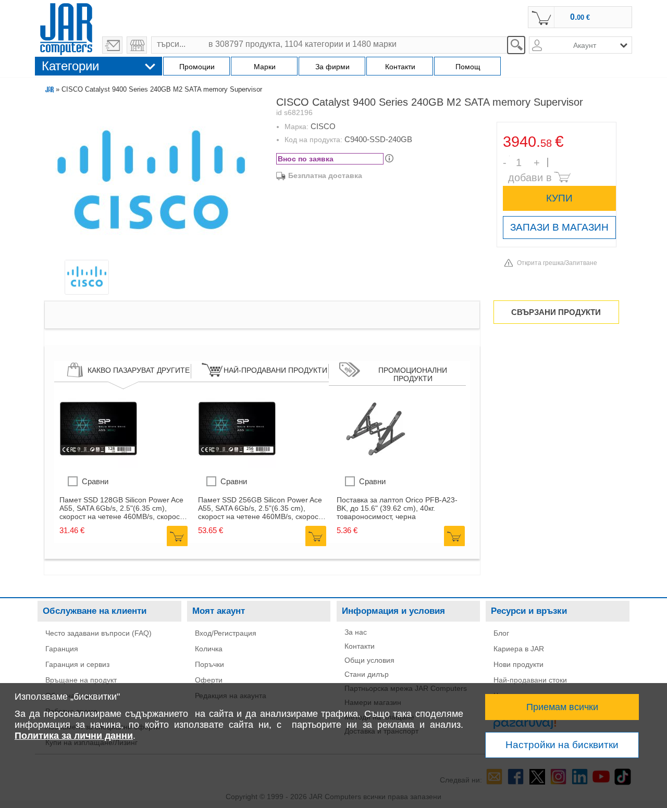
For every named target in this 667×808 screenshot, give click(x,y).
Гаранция (61, 649)
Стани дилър (366, 674)
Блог (501, 633)
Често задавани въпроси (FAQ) (98, 633)
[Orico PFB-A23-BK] (376, 465)
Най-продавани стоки (530, 680)
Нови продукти (518, 664)
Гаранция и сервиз (77, 664)
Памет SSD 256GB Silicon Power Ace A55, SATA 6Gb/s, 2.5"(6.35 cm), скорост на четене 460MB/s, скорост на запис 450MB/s (260, 508)
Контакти (359, 646)
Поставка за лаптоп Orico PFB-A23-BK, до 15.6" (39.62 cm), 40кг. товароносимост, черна (397, 508)
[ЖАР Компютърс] (66, 28)
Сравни (95, 481)
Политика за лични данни (74, 735)
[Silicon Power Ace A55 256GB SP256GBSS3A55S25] (237, 465)
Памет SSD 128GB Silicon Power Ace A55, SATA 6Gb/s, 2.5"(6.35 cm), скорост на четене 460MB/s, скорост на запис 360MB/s (121, 508)
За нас (355, 632)
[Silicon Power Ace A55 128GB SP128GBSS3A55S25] (98, 465)
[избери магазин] (137, 45)
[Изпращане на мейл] (112, 45)
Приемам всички (562, 707)
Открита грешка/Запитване (557, 263)
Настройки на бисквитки (562, 744)
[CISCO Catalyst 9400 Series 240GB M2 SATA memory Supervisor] (151, 180)
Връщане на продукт (81, 680)
